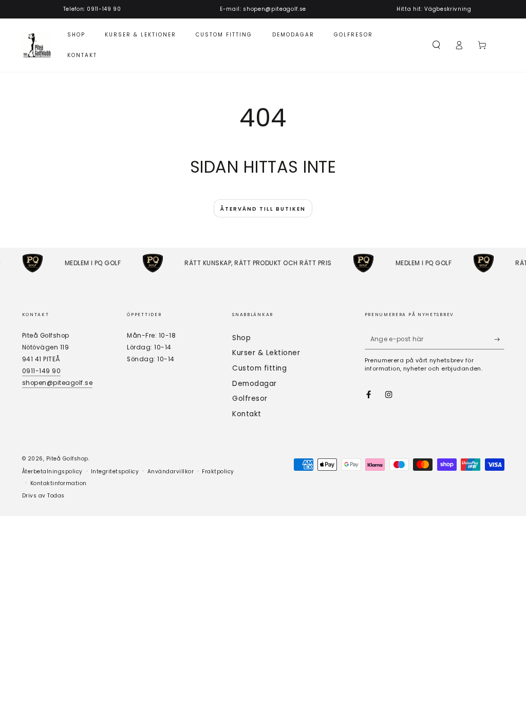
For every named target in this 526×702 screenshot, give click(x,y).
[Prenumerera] (499, 339)
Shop (241, 338)
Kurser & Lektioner (266, 353)
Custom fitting (259, 368)
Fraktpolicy (218, 471)
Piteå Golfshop (67, 459)
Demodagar (254, 384)
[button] (436, 44)
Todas (56, 496)
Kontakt (246, 414)
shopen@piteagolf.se (57, 383)
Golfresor (250, 398)
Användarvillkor (170, 471)
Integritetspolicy (115, 471)
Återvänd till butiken (263, 209)
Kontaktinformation (58, 483)
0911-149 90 (41, 371)
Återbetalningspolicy (52, 471)
